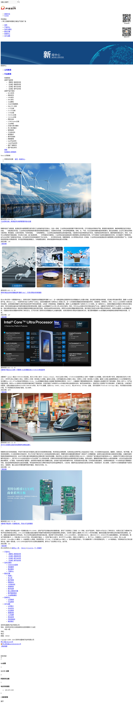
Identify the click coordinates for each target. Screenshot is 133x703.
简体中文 (7, 14)
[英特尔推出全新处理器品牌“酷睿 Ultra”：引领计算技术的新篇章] (46, 288)
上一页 (17, 548)
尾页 (40, 548)
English (6, 15)
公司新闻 (7, 70)
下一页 (36, 548)
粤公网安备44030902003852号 (11, 644)
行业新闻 (7, 74)
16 (32, 548)
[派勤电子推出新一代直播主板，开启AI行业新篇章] (41, 519)
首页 (5, 25)
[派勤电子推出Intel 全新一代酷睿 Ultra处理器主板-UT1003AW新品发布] (46, 366)
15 (31, 548)
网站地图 (4, 646)
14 (29, 548)
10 (24, 548)
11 (25, 548)
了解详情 (4, 244)
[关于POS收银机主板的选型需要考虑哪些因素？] (46, 441)
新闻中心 (22, 159)
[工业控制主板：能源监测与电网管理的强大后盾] (46, 217)
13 (28, 548)
